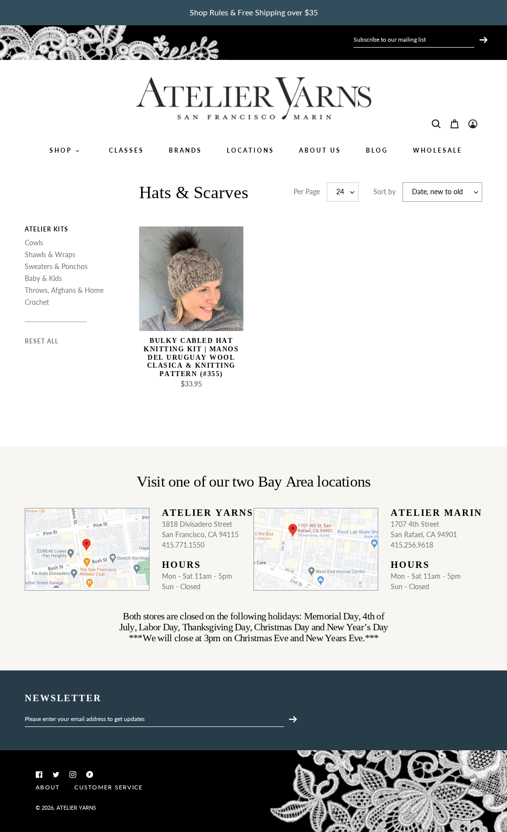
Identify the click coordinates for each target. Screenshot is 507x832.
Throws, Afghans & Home (64, 290)
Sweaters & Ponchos (56, 266)
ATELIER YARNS (76, 807)
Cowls (34, 242)
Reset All (41, 341)
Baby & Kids (43, 278)
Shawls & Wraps (50, 254)
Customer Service (108, 787)
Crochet (37, 302)
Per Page (307, 191)
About (47, 787)
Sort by (384, 191)
